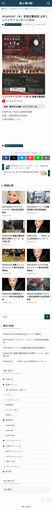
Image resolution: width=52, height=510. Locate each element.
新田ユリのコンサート (13, 24)
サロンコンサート (13, 466)
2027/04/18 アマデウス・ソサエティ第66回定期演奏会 (26, 341)
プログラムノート (13, 400)
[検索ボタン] (48, 3)
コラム (8, 395)
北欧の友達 (10, 435)
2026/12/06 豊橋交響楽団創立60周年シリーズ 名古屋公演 (26, 354)
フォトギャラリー (13, 441)
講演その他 (10, 461)
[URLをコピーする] (46, 158)
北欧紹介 (9, 420)
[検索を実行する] (47, 316)
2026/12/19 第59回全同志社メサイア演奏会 (22, 334)
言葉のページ (11, 385)
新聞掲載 (9, 405)
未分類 (8, 472)
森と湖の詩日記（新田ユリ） (17, 390)
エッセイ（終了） (13, 410)
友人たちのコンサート (14, 456)
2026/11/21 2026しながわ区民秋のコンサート (25, 361)
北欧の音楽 (10, 425)
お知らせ (9, 379)
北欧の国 (9, 430)
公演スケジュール (13, 446)
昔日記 (8, 415)
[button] (6, 158)
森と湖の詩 (26, 3)
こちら (18, 119)
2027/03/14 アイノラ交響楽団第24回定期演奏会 (24, 348)
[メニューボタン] (3, 3)
